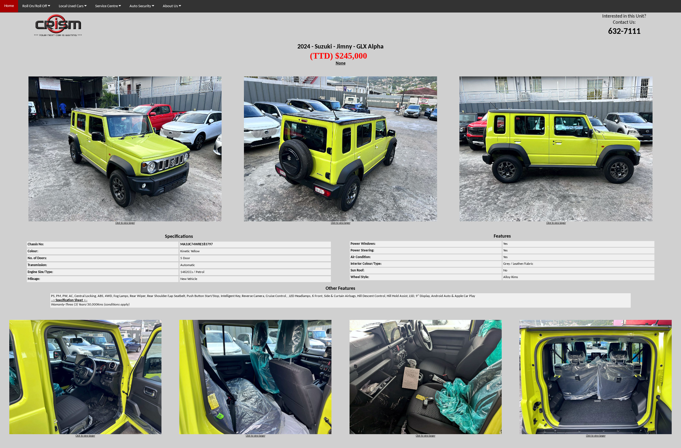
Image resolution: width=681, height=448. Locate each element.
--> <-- (69, 300)
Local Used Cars (71, 6)
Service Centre (107, 6)
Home (9, 6)
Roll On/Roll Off (35, 6)
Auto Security (141, 6)
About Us (171, 6)
